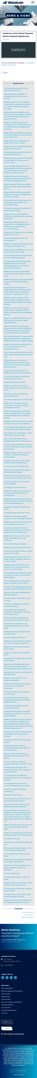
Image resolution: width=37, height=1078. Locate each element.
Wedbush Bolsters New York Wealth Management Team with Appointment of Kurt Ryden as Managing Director (17, 178)
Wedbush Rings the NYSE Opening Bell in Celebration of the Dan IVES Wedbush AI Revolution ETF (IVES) (17, 194)
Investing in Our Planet (12, 839)
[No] (35, 1061)
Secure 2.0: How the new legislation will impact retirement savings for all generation (17, 867)
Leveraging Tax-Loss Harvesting (15, 487)
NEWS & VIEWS (18, 15)
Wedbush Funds (5, 996)
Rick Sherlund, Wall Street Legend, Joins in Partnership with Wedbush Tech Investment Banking (17, 202)
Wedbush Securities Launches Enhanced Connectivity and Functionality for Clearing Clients (17, 493)
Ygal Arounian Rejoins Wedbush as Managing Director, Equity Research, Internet (16, 96)
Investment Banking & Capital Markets (12, 991)
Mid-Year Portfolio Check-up (13, 795)
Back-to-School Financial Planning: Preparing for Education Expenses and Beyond (16, 756)
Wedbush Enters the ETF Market (15, 382)
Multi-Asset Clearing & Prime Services (11, 1002)
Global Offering (6, 999)
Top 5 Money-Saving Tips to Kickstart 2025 (18, 400)
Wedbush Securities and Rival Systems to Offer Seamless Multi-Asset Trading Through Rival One (18, 320)
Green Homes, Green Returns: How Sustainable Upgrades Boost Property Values (16, 626)
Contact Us (4, 1013)
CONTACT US (7, 1022)
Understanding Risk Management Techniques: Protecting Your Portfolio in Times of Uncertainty (17, 612)
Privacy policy (21, 1070)
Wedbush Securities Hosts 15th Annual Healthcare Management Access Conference (17, 538)
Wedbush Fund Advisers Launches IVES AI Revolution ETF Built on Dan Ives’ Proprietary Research (17, 346)
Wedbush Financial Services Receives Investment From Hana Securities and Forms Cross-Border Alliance (16, 567)
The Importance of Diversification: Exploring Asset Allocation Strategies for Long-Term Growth (17, 769)
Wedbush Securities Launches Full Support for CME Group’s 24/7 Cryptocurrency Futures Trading (18, 160)
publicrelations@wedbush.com (11, 942)
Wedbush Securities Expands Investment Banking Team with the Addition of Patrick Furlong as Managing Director (18, 501)
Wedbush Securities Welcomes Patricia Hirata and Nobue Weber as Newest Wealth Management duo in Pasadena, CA (18, 666)
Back (5, 72)
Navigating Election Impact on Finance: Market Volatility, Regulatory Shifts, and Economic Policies (17, 559)
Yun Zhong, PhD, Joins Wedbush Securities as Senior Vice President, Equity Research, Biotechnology (18, 446)
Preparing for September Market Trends (17, 547)
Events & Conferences (27, 917)
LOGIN (7, 1028)
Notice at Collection (18, 1074)
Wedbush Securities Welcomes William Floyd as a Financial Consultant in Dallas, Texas (17, 273)
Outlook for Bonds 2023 (12, 873)
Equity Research (5, 994)
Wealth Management (6, 988)
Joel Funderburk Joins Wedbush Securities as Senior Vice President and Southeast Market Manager (18, 575)
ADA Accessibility (6, 1007)
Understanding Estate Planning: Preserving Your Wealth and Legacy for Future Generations (17, 748)
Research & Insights (27, 912)
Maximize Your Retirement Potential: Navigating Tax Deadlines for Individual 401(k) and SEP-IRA (17, 700)
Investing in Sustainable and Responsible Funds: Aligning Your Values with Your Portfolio (18, 734)
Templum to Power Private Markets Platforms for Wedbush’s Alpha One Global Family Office (18, 216)
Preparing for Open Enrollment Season (17, 513)
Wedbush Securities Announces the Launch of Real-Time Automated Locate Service (17, 388)
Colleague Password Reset (9, 1010)
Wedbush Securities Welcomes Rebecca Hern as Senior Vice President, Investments (17, 686)
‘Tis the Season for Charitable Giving (16, 466)
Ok (12, 1070)
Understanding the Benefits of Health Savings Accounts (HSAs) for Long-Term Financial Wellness (17, 713)
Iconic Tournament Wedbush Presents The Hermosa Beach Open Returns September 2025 (18, 354)
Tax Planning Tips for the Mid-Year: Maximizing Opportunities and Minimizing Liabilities (17, 777)
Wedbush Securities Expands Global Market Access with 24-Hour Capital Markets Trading (18, 282)
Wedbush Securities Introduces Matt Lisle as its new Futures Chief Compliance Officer (18, 827)
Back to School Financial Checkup (15, 544)
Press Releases (28, 915)
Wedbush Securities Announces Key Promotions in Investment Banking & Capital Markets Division (16, 405)
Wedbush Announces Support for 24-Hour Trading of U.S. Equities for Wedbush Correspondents (18, 455)
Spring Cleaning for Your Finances (15, 637)
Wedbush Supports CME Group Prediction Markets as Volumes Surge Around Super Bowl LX (17, 186)
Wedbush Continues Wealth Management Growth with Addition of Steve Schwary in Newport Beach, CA (18, 135)
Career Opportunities (7, 1005)
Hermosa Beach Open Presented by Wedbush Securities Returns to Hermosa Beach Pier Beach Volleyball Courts (17, 530)
